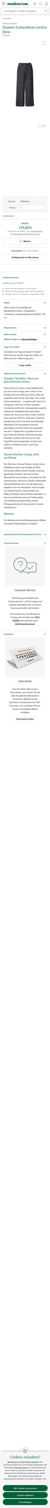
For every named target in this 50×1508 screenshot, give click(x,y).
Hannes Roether (29, 339)
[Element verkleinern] (39, 126)
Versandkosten (36, 231)
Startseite (7, 18)
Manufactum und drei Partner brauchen (23, 1462)
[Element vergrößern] (43, 126)
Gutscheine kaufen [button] (25, 719)
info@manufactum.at (25, 624)
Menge (12, 207)
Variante (11, 201)
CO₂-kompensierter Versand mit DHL (25, 234)
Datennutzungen (21, 1467)
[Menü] (4, 3)
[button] (44, 43)
